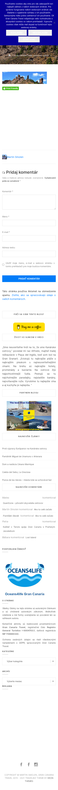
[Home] (10, 55)
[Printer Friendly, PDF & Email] (10, 88)
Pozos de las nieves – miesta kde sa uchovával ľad (26, 480)
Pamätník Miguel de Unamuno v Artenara (22, 456)
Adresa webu (8, 247)
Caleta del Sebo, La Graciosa (16, 472)
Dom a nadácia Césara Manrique (18, 464)
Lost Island (31, 537)
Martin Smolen (15, 156)
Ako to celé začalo (43, 509)
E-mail (6, 232)
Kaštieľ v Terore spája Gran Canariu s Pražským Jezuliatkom (29, 529)
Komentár (7, 191)
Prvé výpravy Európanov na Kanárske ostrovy (24, 448)
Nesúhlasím (40, 32)
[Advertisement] (29, 119)
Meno (5, 216)
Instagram (36, 764)
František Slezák (11, 515)
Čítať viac (29, 39)
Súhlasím (16, 32)
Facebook (21, 764)
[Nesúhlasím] (54, 22)
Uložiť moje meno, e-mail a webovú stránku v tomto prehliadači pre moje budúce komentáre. (30, 265)
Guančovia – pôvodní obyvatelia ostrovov (23, 503)
